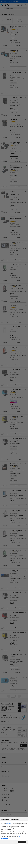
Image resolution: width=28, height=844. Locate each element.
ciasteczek (9, 823)
